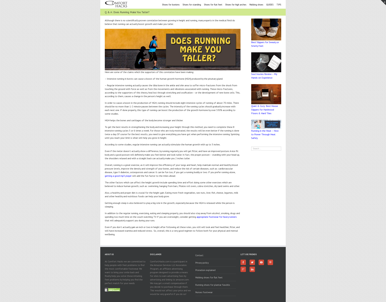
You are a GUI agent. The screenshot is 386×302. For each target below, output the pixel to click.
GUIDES (270, 4)
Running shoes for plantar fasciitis (212, 284)
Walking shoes (256, 4)
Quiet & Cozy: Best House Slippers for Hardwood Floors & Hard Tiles (264, 109)
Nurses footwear (204, 292)
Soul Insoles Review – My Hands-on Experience (264, 76)
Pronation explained (205, 270)
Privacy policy (202, 262)
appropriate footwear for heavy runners (217, 216)
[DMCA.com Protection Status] (112, 289)
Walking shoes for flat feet (209, 277)
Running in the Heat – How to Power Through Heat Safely (265, 134)
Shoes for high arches (235, 4)
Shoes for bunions (171, 4)
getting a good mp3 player (118, 175)
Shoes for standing (192, 4)
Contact (199, 255)
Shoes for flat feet (213, 4)
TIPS (279, 4)
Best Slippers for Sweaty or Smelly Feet (265, 44)
